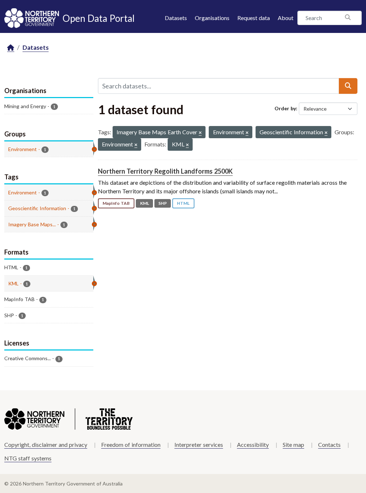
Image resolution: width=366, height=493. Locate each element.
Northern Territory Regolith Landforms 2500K (165, 171)
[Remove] (200, 133)
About (285, 17)
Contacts (329, 444)
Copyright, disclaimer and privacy (45, 444)
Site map (293, 444)
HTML (183, 203)
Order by (285, 108)
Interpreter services (198, 444)
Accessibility (253, 444)
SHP (162, 203)
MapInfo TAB (116, 203)
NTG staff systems (27, 458)
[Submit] (348, 86)
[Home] (10, 48)
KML (144, 203)
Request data (253, 17)
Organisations (212, 17)
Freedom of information (130, 444)
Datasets (176, 17)
